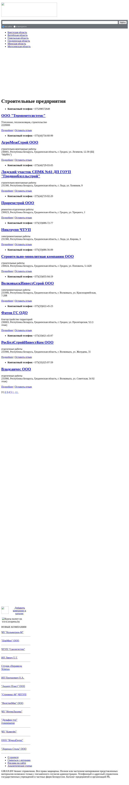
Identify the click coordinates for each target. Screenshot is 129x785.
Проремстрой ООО (17, 203)
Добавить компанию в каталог (19, 610)
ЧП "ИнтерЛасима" (11, 711)
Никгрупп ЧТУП (16, 230)
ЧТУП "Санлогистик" (13, 649)
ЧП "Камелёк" (9, 731)
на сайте (8, 26)
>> (16, 392)
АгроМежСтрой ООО (19, 142)
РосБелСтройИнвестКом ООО (27, 342)
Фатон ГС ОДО (14, 313)
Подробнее (7, 130)
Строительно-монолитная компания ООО (37, 256)
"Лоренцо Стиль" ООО (13, 749)
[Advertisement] (50, 72)
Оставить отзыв (23, 130)
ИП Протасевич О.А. (12, 677)
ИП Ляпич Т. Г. (9, 657)
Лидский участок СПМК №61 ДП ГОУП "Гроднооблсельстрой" (36, 174)
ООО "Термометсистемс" (23, 115)
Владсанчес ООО (16, 369)
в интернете (21, 26)
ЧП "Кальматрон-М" (12, 632)
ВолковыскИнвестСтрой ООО (27, 283)
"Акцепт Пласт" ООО (13, 686)
